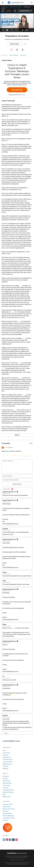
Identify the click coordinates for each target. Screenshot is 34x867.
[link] (3, 11)
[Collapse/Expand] (17, 443)
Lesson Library (5, 6)
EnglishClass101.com (21, 857)
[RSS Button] (3, 447)
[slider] (26, 30)
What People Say (7, 783)
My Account (5, 811)
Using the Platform (7, 813)
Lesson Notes (4, 55)
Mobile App (5, 768)
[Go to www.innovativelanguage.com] (17, 853)
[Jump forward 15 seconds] (12, 30)
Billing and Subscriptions (9, 809)
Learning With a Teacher (9, 818)
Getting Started (6, 806)
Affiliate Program (7, 796)
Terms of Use (21, 859)
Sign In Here (22, 94)
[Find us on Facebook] (10, 839)
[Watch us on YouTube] (7, 839)
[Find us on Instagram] (16, 839)
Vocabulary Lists (7, 757)
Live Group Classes (7, 761)
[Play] (7, 30)
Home (4, 750)
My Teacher (6, 766)
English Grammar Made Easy (16, 6)
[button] (31, 2)
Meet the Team (6, 780)
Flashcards (5, 755)
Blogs (4, 794)
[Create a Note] (17, 49)
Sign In (8, 451)
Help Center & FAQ (7, 804)
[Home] (15, 3)
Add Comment (17, 484)
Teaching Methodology (8, 815)
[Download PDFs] (22, 49)
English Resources (7, 764)
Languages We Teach (8, 789)
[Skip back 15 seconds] (3, 30)
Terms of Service (20, 864)
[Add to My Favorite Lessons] (11, 49)
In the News (6, 787)
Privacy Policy (13, 859)
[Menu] (2, 2)
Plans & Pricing (6, 785)
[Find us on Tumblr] (13, 839)
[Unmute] (23, 30)
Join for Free (17, 90)
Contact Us (5, 820)
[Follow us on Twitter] (4, 839)
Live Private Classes (8, 759)
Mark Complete (14, 44)
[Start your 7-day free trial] (7, 827)
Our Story (5, 778)
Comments (23, 55)
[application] (17, 22)
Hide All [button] (17, 435)
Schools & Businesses (8, 792)
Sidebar (25, 11)
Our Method (6, 776)
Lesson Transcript (13, 55)
